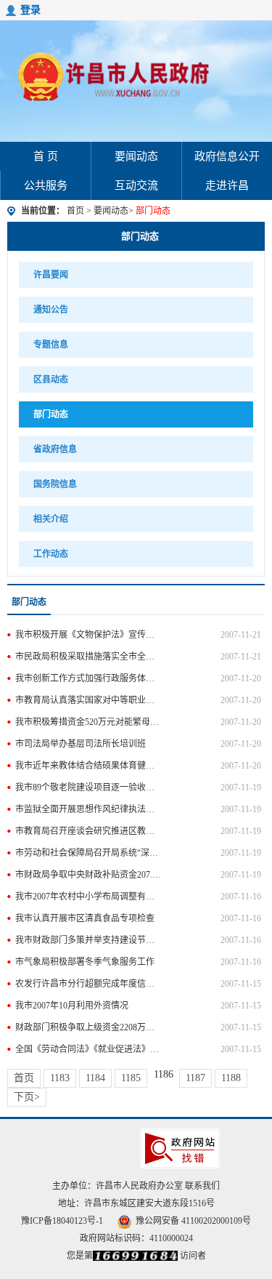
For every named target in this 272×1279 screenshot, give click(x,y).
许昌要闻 (50, 275)
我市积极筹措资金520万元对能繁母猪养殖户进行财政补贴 (88, 722)
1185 (131, 1077)
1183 (60, 1077)
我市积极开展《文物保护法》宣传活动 (88, 635)
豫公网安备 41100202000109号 (193, 1221)
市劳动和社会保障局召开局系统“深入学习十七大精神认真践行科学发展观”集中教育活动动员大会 (88, 853)
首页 (75, 211)
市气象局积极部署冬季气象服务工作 (84, 962)
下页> (27, 1096)
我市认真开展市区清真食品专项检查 (84, 918)
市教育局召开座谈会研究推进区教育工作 (88, 831)
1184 (95, 1077)
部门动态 (140, 235)
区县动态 (50, 379)
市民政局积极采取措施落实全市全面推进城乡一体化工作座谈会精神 (88, 656)
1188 (231, 1077)
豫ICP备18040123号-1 (62, 1221)
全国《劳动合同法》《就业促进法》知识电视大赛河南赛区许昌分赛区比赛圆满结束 (88, 1049)
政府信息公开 (227, 156)
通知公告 (50, 310)
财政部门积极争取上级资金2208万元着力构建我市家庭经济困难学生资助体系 (88, 1027)
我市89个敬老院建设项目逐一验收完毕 (88, 787)
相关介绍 (50, 519)
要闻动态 (136, 156)
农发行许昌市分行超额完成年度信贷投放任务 (88, 984)
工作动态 (50, 554)
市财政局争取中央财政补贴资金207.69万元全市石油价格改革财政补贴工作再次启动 (88, 875)
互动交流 (136, 185)
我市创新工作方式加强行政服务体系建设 (88, 678)
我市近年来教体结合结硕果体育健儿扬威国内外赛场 (88, 766)
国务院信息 (55, 484)
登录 (30, 9)
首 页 (45, 156)
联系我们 (202, 1186)
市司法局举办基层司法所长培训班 (80, 744)
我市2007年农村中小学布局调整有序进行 (88, 896)
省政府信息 (55, 449)
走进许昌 (227, 185)
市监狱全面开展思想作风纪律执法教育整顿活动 (88, 809)
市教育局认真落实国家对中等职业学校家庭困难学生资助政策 (88, 700)
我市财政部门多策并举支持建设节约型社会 (88, 940)
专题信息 (50, 345)
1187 (195, 1077)
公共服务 (45, 185)
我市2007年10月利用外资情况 (71, 1006)
